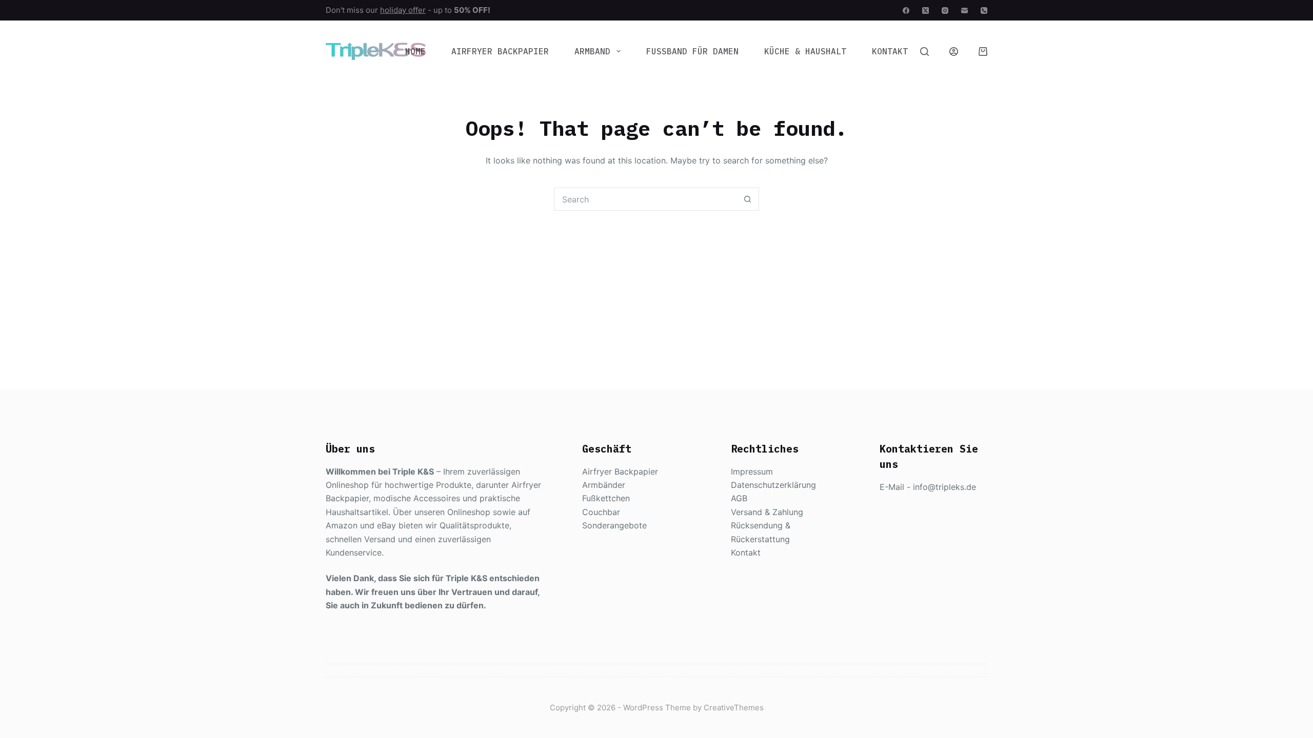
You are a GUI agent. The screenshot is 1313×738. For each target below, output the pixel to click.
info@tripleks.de (944, 487)
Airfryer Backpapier (500, 51)
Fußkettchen (606, 498)
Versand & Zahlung (767, 512)
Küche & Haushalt (805, 51)
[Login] (953, 51)
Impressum (752, 471)
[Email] (964, 10)
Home (415, 51)
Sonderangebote (614, 525)
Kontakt (890, 51)
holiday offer (403, 10)
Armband (592, 51)
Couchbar (601, 512)
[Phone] (984, 10)
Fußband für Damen (692, 51)
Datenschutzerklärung (773, 485)
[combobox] (645, 199)
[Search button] (748, 199)
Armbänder (603, 485)
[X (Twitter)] (925, 10)
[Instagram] (945, 10)
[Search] (924, 51)
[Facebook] (906, 10)
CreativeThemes (734, 707)
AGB (739, 498)
